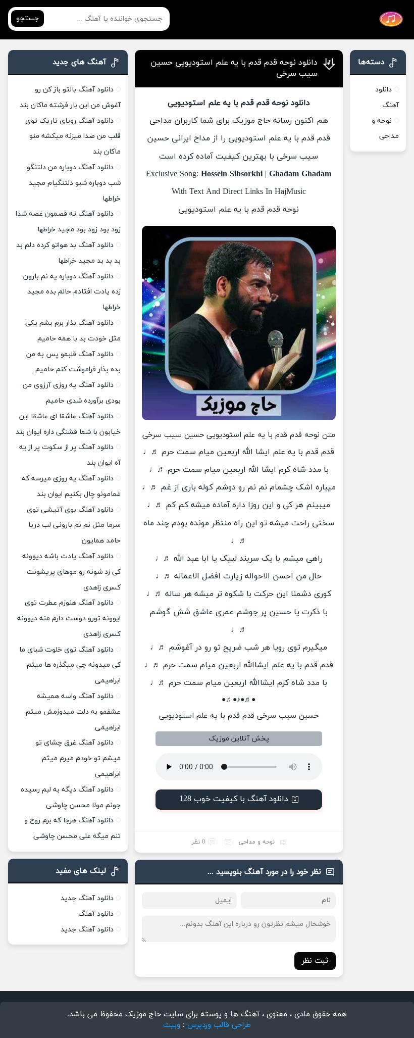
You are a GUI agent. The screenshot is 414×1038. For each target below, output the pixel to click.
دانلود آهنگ (96, 914)
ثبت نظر (315, 961)
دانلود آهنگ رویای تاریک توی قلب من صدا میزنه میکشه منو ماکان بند (73, 136)
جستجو (27, 18)
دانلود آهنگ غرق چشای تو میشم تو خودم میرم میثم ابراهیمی (78, 758)
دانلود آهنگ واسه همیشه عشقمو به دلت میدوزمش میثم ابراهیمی (73, 711)
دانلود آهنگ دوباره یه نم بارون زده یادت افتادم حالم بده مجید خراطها (72, 292)
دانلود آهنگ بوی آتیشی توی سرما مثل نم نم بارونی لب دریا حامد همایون (74, 525)
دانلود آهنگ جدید (87, 898)
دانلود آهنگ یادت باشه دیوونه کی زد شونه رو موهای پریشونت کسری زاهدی (71, 572)
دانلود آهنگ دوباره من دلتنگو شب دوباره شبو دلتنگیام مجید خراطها (74, 183)
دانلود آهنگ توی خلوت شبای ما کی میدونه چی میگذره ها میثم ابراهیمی (70, 665)
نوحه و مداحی (257, 842)
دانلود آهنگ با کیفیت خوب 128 (233, 799)
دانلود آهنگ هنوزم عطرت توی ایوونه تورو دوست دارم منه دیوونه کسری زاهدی (69, 618)
